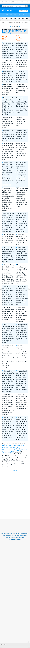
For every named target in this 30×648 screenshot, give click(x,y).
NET (25, 31)
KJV (16, 31)
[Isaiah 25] (2, 293)
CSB (7, 31)
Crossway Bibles (9, 452)
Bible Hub (15, 470)
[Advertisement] (17, 506)
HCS (13, 31)
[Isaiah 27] (28, 293)
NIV (3, 33)
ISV (19, 31)
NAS (21, 31)
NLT (6, 33)
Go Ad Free (3, 644)
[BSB (3, 31)
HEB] (9, 33)
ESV (10, 31)
